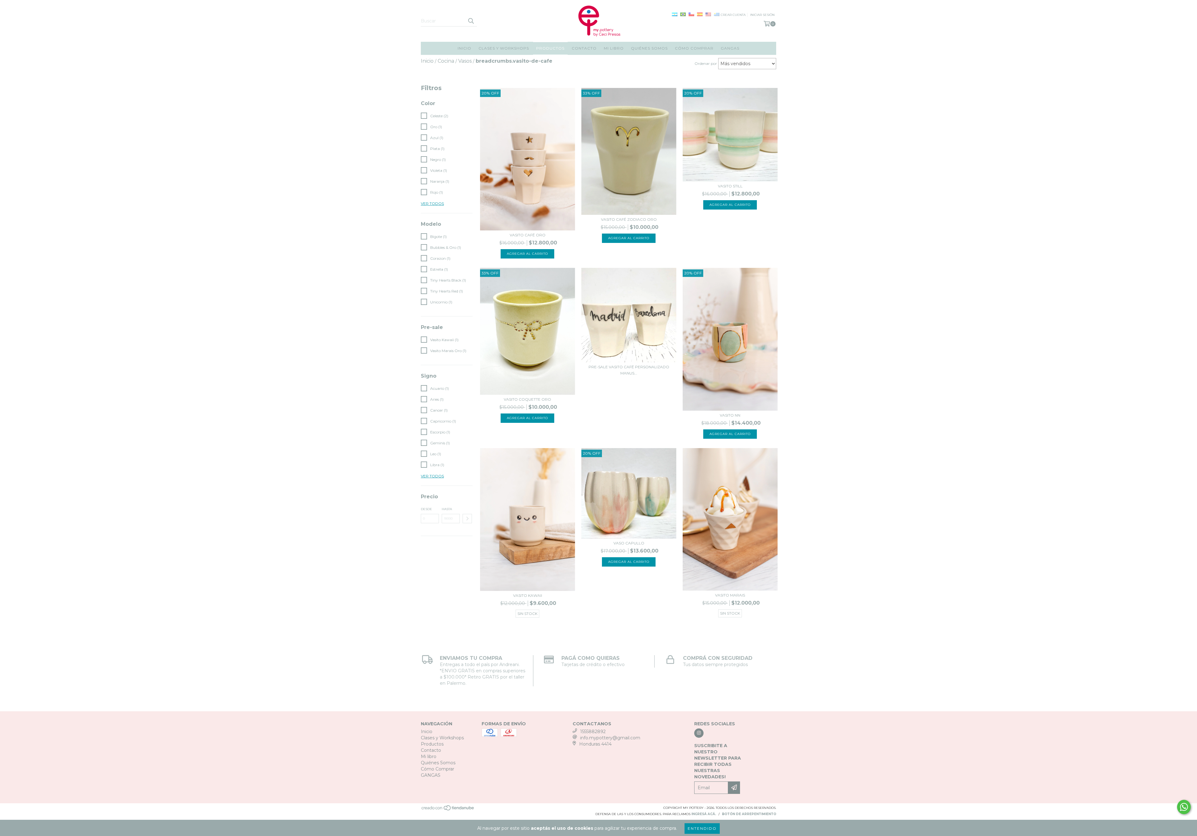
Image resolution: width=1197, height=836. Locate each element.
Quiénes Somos (649, 48)
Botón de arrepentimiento (749, 814)
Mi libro (614, 48)
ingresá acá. (703, 814)
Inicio (464, 48)
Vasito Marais (730, 595)
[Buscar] (470, 21)
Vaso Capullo (628, 543)
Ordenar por (706, 63)
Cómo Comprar (694, 48)
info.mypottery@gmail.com (610, 738)
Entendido (702, 828)
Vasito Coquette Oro (527, 399)
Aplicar (467, 518)
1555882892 (593, 731)
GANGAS (730, 48)
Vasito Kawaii (527, 595)
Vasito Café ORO (528, 235)
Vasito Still (730, 186)
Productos (550, 48)
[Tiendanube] (448, 810)
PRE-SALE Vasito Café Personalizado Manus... (629, 370)
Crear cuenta (733, 15)
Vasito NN (730, 415)
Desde (426, 509)
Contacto (584, 48)
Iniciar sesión (762, 15)
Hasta (447, 509)
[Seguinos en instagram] (699, 733)
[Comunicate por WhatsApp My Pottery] (1184, 807)
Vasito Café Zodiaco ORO (629, 219)
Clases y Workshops (503, 48)
